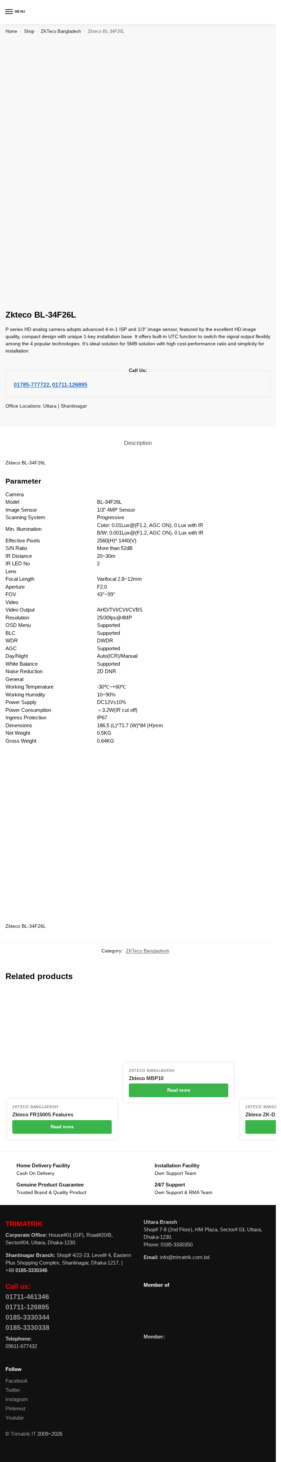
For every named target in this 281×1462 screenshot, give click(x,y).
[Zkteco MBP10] (178, 1026)
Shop (29, 31)
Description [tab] (138, 443)
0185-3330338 (27, 1327)
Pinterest (15, 1408)
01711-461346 (27, 1296)
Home (11, 31)
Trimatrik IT (23, 1434)
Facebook (16, 1381)
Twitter (12, 1390)
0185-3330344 (27, 1317)
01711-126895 (69, 385)
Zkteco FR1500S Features (42, 1114)
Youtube (14, 1418)
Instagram (16, 1399)
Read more (62, 1126)
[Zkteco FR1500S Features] (62, 1044)
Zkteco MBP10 (146, 1078)
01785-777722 (31, 385)
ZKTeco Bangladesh (61, 31)
